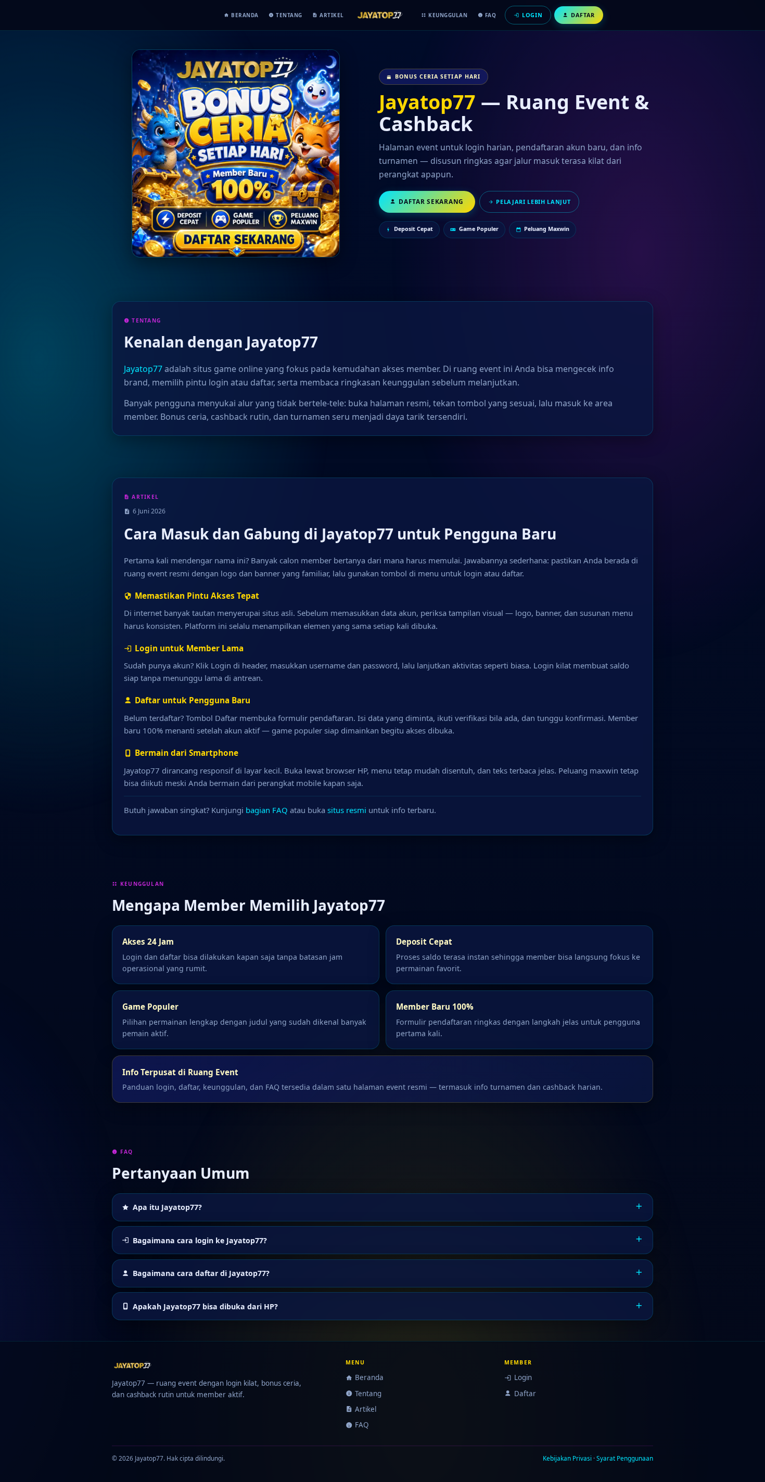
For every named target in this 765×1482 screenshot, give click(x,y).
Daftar (525, 1393)
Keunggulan (447, 15)
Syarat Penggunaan (624, 1458)
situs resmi (346, 810)
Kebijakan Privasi (567, 1458)
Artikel (331, 15)
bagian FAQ (267, 810)
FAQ (490, 15)
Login (522, 1377)
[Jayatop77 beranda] (382, 15)
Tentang (289, 15)
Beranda (244, 15)
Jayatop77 (427, 101)
